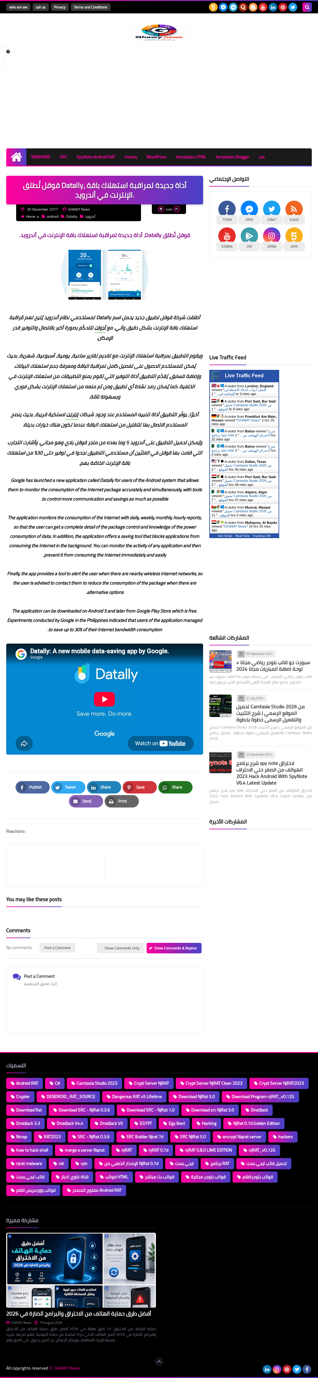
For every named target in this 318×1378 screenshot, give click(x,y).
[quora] (243, 7)
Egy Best (177, 1123)
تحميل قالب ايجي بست (266, 1163)
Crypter (23, 1096)
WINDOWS (40, 157)
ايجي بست (184, 1163)
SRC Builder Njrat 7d (144, 1137)
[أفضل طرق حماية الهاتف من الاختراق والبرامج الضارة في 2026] (81, 1270)
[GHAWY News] (159, 33)
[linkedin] (273, 7)
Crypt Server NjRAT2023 (281, 1083)
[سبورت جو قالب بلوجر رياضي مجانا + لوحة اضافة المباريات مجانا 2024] (220, 661)
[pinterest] (283, 7)
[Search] (307, 7)
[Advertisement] (159, 95)
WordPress (157, 157)
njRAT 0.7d (158, 1150)
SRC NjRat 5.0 (193, 1137)
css (262, 157)
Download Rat (29, 1110)
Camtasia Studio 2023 (97, 1083)
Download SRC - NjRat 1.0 (151, 1110)
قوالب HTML (116, 1177)
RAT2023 (52, 1137)
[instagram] (277, 1369)
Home (30, 216)
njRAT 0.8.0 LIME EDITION (208, 1150)
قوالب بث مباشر (159, 1177)
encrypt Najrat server (242, 1137)
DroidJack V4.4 (70, 1123)
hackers (285, 1137)
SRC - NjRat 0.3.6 (94, 1137)
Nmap (21, 1137)
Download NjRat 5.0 (197, 1096)
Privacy (60, 7)
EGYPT (146, 1123)
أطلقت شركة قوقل (180, 317)
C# (57, 1083)
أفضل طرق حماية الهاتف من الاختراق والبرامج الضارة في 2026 (78, 1313)
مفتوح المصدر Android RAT (96, 1190)
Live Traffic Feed (244, 375)
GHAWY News (248, 420)
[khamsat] (213, 7)
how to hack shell (32, 1150)
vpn (84, 1163)
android (52, 216)
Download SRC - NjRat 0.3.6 (84, 1110)
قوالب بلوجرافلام (258, 1177)
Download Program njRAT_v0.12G (263, 1096)
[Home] (16, 156)
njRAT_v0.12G (262, 1150)
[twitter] (292, 7)
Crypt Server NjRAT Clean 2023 (214, 1083)
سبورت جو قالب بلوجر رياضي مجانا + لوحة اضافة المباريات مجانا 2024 (273, 665)
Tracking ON (261, 536)
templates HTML (191, 157)
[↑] (159, 1361)
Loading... (170, 1220)
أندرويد (90, 216)
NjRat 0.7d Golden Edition (256, 1123)
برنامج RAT (220, 1163)
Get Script (225, 536)
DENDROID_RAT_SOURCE (71, 1096)
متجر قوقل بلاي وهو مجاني (69, 442)
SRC (63, 157)
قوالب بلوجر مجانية (208, 1177)
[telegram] (233, 7)
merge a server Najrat (85, 1150)
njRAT (126, 1150)
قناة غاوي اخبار (75, 1177)
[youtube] (263, 7)
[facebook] (306, 1369)
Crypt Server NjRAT (151, 1083)
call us (41, 7)
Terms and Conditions (90, 7)
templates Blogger (232, 157)
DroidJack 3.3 (28, 1123)
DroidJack (259, 1110)
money (131, 157)
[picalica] (257, 1369)
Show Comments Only (122, 948)
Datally (71, 216)
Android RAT (27, 1083)
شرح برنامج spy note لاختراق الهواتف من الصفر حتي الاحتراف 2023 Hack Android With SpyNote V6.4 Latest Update (271, 772)
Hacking (209, 1123)
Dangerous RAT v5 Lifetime (137, 1096)
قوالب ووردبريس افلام (36, 1190)
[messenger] (223, 7)
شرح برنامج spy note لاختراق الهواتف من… (243, 433)
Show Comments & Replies (175, 948)
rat (61, 1163)
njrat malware (29, 1163)
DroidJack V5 (111, 1123)
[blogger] (253, 7)
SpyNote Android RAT (96, 157)
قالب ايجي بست (30, 1177)
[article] (151, 865)
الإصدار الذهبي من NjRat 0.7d (131, 1163)
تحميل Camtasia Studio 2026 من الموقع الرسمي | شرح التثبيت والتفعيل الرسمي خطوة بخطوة (270, 713)
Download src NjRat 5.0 (212, 1110)
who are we (18, 7)
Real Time (242, 536)
